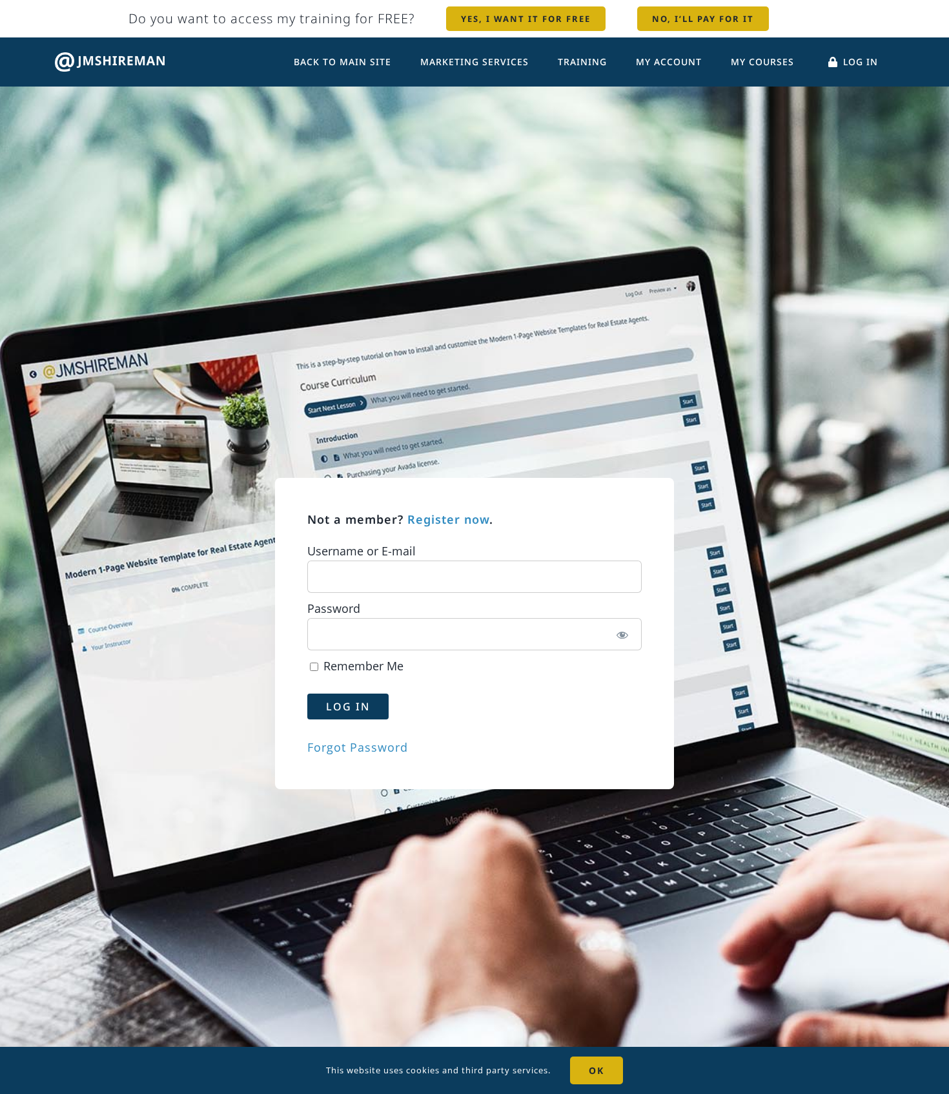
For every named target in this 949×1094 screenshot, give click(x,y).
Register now (448, 519)
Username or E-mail (361, 551)
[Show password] (623, 634)
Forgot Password (357, 747)
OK (596, 1070)
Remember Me (361, 666)
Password (333, 608)
